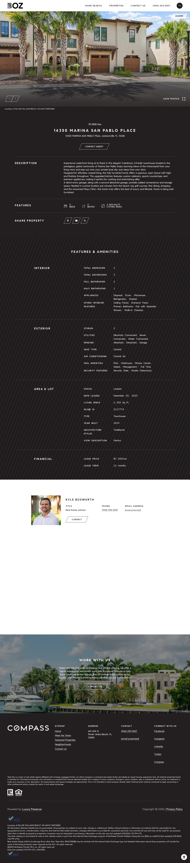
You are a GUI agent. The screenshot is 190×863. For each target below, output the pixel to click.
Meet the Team (63, 735)
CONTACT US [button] (95, 686)
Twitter (158, 754)
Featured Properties (65, 740)
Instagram (159, 738)
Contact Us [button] (138, 5)
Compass (159, 762)
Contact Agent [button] (94, 146)
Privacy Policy (174, 809)
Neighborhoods (63, 744)
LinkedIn (158, 746)
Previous (9, 99)
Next (15, 99)
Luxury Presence (32, 809)
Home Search (93, 5)
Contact (77, 519)
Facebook (159, 731)
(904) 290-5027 (161, 5)
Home (58, 731)
